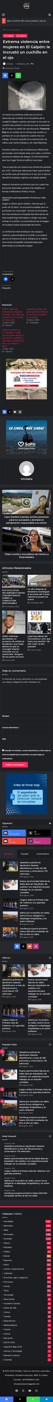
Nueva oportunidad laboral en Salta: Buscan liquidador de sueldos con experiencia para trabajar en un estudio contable (35, 887)
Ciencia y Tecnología (13, 1351)
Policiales (8, 1247)
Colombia (8, 1360)
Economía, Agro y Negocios (16, 1277)
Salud (6, 1265)
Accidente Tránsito (12, 1303)
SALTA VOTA (9, 1342)
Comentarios (43, 854)
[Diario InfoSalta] (26, 6)
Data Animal (9, 1299)
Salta (6, 1230)
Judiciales (8, 1273)
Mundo (7, 1256)
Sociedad (8, 1239)
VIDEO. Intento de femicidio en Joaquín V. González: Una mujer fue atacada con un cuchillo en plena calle (13, 314)
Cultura (7, 1312)
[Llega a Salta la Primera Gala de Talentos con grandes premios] (10, 904)
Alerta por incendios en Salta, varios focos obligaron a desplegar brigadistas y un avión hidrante (39, 1026)
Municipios (21, 36)
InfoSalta (9, 64)
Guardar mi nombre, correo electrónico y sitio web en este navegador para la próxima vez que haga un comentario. (26, 754)
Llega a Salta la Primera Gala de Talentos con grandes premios (34, 903)
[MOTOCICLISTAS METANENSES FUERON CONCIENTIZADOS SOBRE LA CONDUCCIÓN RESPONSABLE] (13, 581)
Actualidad (15, 30)
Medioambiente (10, 1325)
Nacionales (8, 1234)
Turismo (7, 1329)
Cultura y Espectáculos (14, 1269)
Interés (7, 1286)
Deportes (8, 1260)
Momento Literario (12, 1355)
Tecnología (8, 1295)
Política (7, 1252)
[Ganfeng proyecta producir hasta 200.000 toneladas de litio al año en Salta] (10, 932)
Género (7, 1243)
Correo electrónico (11, 727)
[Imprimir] (20, 412)
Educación (8, 1338)
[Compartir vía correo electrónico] (15, 412)
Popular (24, 854)
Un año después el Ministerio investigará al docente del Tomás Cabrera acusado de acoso (38, 594)
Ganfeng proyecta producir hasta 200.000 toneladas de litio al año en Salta (34, 931)
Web (4, 739)
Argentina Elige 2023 (13, 1347)
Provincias (8, 1282)
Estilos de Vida (10, 1308)
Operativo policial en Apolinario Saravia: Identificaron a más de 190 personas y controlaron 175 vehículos (33, 868)
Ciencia (7, 1334)
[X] (10, 412)
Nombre (6, 716)
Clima (6, 1290)
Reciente (8, 854)
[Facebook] (4, 412)
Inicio (6, 30)
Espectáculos (9, 1321)
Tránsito (7, 1316)
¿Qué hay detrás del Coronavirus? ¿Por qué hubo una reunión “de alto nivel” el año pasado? (39, 641)
